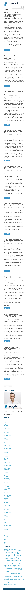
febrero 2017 (7, 543)
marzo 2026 (6, 426)
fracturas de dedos (16, 568)
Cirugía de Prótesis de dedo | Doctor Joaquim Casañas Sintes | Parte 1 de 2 (13, 241)
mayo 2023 (6, 475)
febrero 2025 (7, 445)
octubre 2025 (7, 434)
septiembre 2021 (7, 495)
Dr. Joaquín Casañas (13, 23)
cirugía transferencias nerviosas (12, 559)
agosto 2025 (6, 436)
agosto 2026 (6, 419)
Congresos (11, 562)
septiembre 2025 (7, 435)
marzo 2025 (6, 444)
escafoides (6, 565)
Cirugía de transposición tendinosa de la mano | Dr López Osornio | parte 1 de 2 (13, 315)
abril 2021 (6, 502)
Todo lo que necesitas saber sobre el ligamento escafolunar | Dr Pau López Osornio (14, 57)
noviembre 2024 (7, 449)
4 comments (18, 319)
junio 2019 (6, 533)
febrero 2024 (7, 462)
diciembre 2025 (7, 431)
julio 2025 (6, 438)
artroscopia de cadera (10, 549)
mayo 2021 (6, 501)
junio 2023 (6, 474)
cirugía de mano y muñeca (12, 282)
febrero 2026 (7, 428)
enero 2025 (6, 446)
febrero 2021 (7, 505)
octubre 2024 (7, 451)
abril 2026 (6, 425)
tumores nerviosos (17, 582)
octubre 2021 (7, 494)
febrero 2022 (7, 488)
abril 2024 (6, 459)
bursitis (20, 552)
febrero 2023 (7, 479)
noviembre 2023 (7, 466)
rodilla (5, 581)
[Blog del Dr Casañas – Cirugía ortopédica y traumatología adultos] (14, 7)
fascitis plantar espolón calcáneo (10, 566)
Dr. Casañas (7, 588)
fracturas (11, 568)
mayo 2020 (6, 518)
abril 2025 (6, 442)
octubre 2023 (7, 468)
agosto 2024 (6, 454)
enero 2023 (6, 481)
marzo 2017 (6, 542)
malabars (21, 588)
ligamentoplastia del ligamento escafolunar (15, 61)
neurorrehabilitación (9, 575)
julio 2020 (6, 515)
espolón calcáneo (13, 565)
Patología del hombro (12, 576)
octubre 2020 (7, 511)
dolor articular (16, 562)
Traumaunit (10, 582)
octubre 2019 (7, 528)
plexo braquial (11, 353)
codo (12, 560)
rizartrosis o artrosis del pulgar (12, 25)
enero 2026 (6, 429)
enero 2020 (6, 523)
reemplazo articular (11, 579)
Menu (6, 9)
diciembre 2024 (7, 448)
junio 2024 (6, 456)
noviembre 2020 (7, 509)
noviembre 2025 (7, 432)
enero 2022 (6, 489)
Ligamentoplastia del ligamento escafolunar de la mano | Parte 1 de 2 (13, 167)
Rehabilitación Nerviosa (19, 579)
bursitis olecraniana (9, 553)
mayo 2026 (6, 424)
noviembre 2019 (7, 526)
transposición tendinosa (8, 62)
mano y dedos (14, 570)
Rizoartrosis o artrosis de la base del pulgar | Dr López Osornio (13, 21)
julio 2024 (6, 455)
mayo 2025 (6, 441)
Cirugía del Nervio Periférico (9, 557)
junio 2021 (6, 499)
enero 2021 (6, 506)
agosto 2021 (6, 496)
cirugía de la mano (13, 555)
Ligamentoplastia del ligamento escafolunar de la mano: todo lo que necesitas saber (13, 93)
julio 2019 (6, 532)
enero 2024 (6, 464)
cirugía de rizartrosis (19, 557)
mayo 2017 (6, 539)
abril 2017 (6, 541)
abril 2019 (6, 536)
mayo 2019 (6, 535)
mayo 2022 (6, 486)
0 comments (21, 25)
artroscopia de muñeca (12, 551)
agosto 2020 (6, 513)
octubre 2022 (7, 484)
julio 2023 (6, 472)
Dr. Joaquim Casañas (16, 563)
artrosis (19, 207)
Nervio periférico (10, 572)
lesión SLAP (8, 570)
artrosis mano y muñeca (13, 552)
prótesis (10, 208)
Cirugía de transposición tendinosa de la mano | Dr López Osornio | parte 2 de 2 (13, 278)
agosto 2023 (6, 471)
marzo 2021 (6, 503)
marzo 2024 (6, 461)
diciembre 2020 (7, 508)
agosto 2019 (6, 531)
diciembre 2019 (7, 525)
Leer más (7, 50)
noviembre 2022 (7, 482)
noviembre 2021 (7, 492)
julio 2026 (6, 421)
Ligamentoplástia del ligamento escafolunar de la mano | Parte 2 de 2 (13, 132)
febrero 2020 (7, 522)
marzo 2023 (6, 478)
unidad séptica (12, 584)
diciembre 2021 (7, 491)
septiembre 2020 (7, 512)
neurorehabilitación (16, 573)
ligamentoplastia (7, 97)
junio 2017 (6, 538)
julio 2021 (6, 498)
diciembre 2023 (7, 465)
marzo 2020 (6, 521)
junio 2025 (6, 439)
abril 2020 (6, 519)
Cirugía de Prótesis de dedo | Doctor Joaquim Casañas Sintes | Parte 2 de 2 (13, 205)
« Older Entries (8, 386)
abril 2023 (6, 476)
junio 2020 (6, 516)
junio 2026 (6, 422)
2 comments (14, 208)
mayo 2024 (6, 458)
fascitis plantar (19, 565)
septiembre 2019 (7, 529)
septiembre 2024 (7, 452)
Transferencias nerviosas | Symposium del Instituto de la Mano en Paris (12, 348)
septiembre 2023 (7, 469)
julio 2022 (6, 485)
